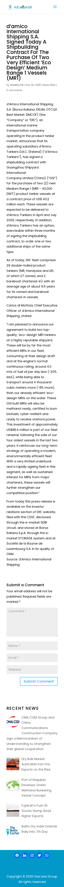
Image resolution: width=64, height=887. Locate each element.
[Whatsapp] (47, 855)
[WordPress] (39, 855)
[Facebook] (17, 855)
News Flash (49, 85)
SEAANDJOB (17, 85)
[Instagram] (32, 855)
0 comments (14, 90)
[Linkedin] (24, 855)
